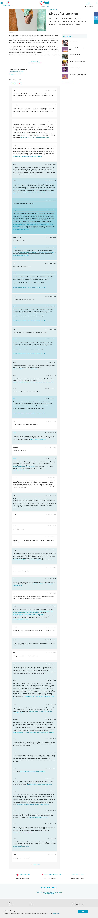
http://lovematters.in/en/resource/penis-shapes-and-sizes (34, 137)
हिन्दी (48, 6)
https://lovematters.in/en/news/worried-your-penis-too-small (28, 614)
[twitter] (76, 904)
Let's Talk (31, 904)
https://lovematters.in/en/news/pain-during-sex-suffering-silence (32, 804)
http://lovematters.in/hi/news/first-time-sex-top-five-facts (27, 156)
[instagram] (79, 904)
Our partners (10, 902)
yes (13, 83)
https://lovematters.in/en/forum (21, 229)
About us (31, 902)
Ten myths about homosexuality (77, 61)
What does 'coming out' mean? (76, 68)
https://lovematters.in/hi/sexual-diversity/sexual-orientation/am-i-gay (36, 252)
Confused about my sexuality (16, 71)
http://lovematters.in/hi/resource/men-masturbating (26, 134)
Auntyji (14, 210)
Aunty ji (14, 273)
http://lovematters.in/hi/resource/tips (38, 817)
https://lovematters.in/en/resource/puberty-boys (25, 369)
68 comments (34, 61)
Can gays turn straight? (15, 74)
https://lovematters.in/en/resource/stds (23, 382)
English (43, 6)
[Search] (96, 3)
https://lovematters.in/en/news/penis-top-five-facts (26, 612)
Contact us (31, 906)
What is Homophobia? (74, 54)
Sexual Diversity (53, 9)
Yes (83, 911)
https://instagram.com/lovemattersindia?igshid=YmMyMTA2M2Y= (29, 287)
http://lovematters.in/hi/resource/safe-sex (43, 382)
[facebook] (73, 904)
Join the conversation (36, 63)
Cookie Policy (56, 913)
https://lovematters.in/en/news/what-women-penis (26, 616)
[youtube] (83, 904)
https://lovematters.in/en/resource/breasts (24, 466)
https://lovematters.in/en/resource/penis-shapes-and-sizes (38, 611)
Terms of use (10, 906)
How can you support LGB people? (77, 74)
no (19, 83)
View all (68, 83)
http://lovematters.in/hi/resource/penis (23, 832)
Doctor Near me (11, 904)
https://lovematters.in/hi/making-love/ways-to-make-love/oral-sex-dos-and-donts (33, 732)
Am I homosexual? (73, 41)
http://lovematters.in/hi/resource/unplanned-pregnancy (27, 559)
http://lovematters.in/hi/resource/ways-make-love (32, 771)
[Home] (44, 4)
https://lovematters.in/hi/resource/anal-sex (40, 223)
